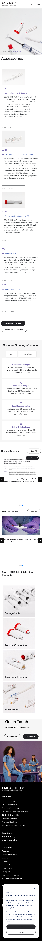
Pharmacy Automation (10, 808)
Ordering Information (10, 818)
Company (7, 847)
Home (4, 51)
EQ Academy (8, 836)
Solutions (7, 833)
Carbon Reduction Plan (10, 875)
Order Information (11, 815)
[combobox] (30, 4)
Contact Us (6, 865)
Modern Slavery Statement (12, 879)
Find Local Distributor (10, 822)
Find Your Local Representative (13, 825)
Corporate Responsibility (11, 854)
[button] (21, 93)
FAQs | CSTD (6, 872)
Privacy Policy (7, 868)
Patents (5, 861)
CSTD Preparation (8, 801)
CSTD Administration (9, 805)
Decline (21, 932)
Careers (5, 858)
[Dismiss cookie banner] (35, 888)
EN (31, 4)
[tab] (11, 354)
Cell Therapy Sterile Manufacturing (15, 812)
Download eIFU (9, 840)
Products (9, 51)
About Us (5, 851)
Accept (21, 927)
